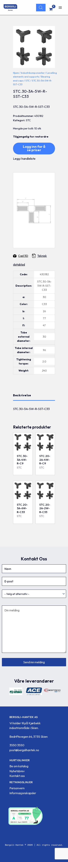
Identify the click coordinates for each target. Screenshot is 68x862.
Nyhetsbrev (17, 771)
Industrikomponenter (33, 72)
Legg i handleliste (24, 158)
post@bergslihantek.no (24, 750)
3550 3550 (16, 745)
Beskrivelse (22, 395)
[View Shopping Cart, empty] (50, 9)
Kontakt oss (17, 776)
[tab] (34, 395)
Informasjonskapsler (22, 793)
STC (28, 80)
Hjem (16, 72)
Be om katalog (18, 766)
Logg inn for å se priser (34, 148)
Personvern (17, 788)
